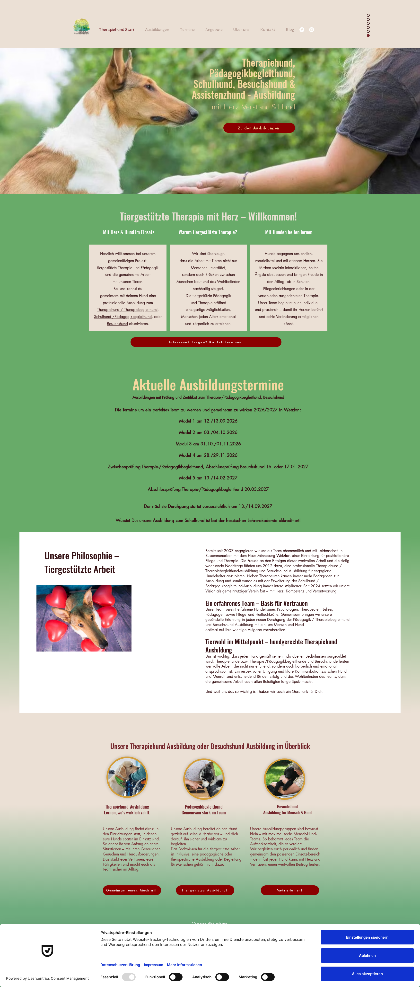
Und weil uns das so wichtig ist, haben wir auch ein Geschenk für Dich (263, 691)
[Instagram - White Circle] (311, 29)
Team (220, 609)
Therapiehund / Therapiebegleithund (127, 309)
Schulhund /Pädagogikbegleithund (123, 316)
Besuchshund (117, 323)
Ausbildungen (143, 397)
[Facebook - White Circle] (301, 29)
